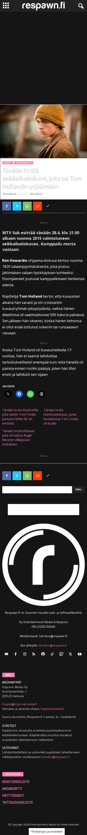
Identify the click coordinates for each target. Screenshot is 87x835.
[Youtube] (80, 654)
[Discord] (7, 654)
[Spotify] (44, 654)
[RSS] (34, 654)
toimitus (22, 194)
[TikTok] (53, 654)
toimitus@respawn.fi (53, 645)
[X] (16, 206)
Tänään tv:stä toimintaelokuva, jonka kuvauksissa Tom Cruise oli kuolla (61, 416)
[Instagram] (25, 654)
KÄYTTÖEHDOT (13, 796)
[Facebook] (6, 206)
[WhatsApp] (27, 206)
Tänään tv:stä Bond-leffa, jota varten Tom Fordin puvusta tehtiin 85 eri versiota (20, 416)
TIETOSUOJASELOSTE (17, 802)
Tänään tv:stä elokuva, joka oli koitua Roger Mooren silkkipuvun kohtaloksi (18, 437)
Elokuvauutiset (24, 162)
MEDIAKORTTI (12, 789)
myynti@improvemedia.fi (19, 704)
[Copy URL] (47, 206)
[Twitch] (62, 654)
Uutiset (7, 162)
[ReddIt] (37, 206)
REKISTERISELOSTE (16, 782)
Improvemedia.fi (52, 709)
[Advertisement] (43, 57)
